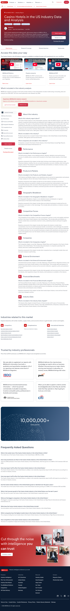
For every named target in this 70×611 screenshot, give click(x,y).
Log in (66, 2)
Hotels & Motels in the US (6, 333)
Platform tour (23, 104)
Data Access (9, 48)
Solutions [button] (20, 2)
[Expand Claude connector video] (35, 64)
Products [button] (12, 2)
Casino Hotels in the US (41, 6)
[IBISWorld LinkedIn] (58, 596)
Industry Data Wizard (6, 582)
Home (2, 6)
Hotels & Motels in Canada (52, 331)
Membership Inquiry (58, 580)
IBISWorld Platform (8, 24)
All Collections (22, 577)
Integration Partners (25, 24)
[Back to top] (67, 608)
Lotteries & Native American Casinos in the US (10, 331)
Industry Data (6, 138)
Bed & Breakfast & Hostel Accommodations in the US (11, 335)
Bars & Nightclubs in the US (6, 338)
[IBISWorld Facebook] (65, 596)
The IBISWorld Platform (7, 585)
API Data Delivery (5, 590)
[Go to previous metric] (32, 430)
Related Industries (43, 48)
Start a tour (5, 83)
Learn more (29, 83)
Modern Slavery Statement (43, 602)
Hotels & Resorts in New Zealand (53, 335)
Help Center (39, 582)
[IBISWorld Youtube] (68, 596)
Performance (6, 118)
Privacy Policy (31, 602)
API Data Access (17, 24)
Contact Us (59, 2)
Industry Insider (40, 577)
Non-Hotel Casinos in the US (6, 329)
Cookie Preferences (22, 602)
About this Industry (7, 116)
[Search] (52, 2)
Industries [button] (29, 2)
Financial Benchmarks (8, 136)
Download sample (11, 104)
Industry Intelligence (6, 577)
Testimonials (61, 48)
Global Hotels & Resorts (52, 329)
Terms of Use (4, 602)
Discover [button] (37, 2)
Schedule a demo (6, 554)
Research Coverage (26, 48)
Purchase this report (59, 41)
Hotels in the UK (50, 336)
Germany (20, 590)
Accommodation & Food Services (24, 6)
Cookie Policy (12, 602)
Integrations (4, 587)
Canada (20, 585)
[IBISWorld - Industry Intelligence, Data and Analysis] (4, 3)
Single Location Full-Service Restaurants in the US (11, 336)
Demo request (58, 33)
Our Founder (39, 587)
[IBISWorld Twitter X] (61, 596)
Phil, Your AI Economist (7, 580)
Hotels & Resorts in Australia (53, 333)
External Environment (8, 133)
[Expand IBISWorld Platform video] (11, 64)
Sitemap (53, 602)
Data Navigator (39, 580)
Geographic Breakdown (8, 124)
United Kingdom (22, 587)
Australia (20, 582)
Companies (5, 130)
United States (21, 580)
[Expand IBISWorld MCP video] (58, 64)
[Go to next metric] (37, 430)
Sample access (59, 37)
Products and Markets (8, 121)
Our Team (38, 585)
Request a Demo (57, 577)
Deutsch (38, 593)
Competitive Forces (7, 127)
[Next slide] (68, 68)
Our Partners (39, 590)
